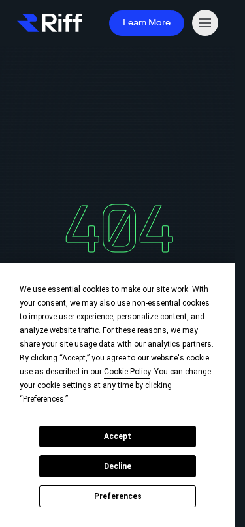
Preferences (118, 496)
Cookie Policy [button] (127, 371)
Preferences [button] (43, 399)
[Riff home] (49, 23)
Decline (117, 466)
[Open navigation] (205, 23)
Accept (117, 436)
